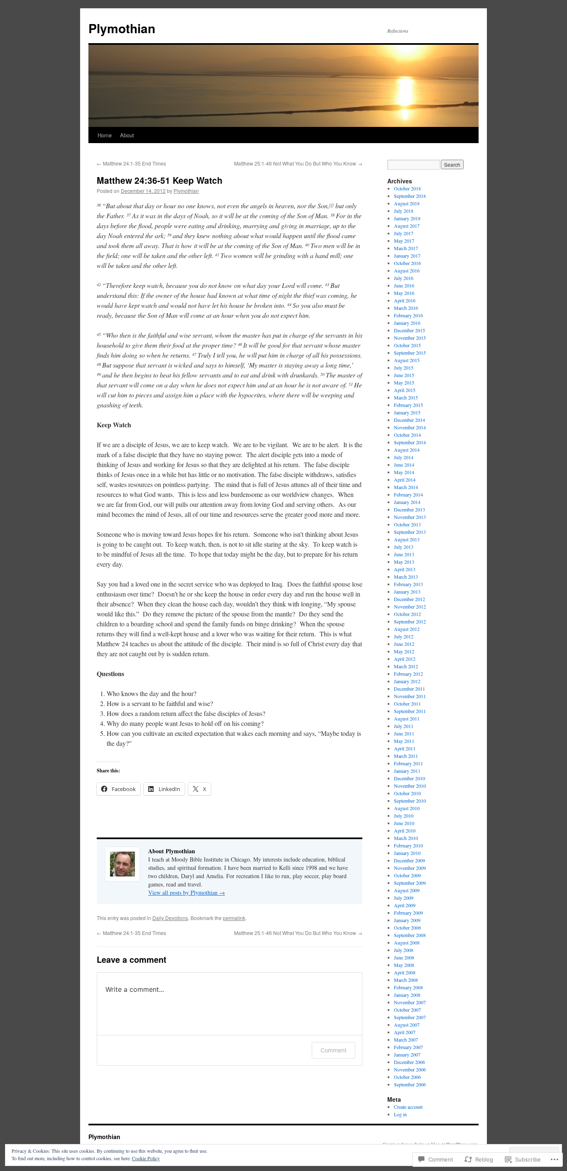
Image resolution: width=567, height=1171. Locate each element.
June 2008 (404, 957)
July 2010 (403, 815)
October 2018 (407, 188)
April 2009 (404, 905)
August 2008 (407, 942)
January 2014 (407, 502)
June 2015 (404, 375)
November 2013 (410, 517)
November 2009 (410, 867)
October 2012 (407, 614)
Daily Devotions (170, 917)
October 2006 (407, 1077)
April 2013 (404, 569)
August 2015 (407, 360)
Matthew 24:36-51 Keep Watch (159, 180)
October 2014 (407, 434)
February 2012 (408, 673)
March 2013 (406, 576)
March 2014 (406, 487)
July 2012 (403, 636)
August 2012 (407, 629)
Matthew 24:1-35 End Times (131, 163)
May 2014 (404, 472)
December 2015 (409, 330)
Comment (333, 1050)
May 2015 (404, 382)
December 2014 (409, 419)
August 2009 (407, 890)
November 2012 (410, 606)
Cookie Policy (146, 1158)
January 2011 (407, 770)
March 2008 (406, 979)
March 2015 (406, 397)
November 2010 (410, 785)
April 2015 (404, 390)
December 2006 (409, 1062)
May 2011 (404, 741)
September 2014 (410, 442)
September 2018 (410, 195)
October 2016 (407, 263)
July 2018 (403, 210)
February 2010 (408, 845)
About (127, 135)
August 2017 (407, 225)
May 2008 (404, 965)
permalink (234, 917)
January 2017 (407, 255)
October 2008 (407, 927)
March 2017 (406, 248)
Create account (408, 1106)
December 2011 (409, 688)
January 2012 (407, 681)
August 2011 (407, 718)
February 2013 (408, 584)
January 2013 (407, 591)
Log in (400, 1114)
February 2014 (408, 494)
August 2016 (407, 270)
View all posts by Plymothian (186, 892)
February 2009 (408, 912)
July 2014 (403, 457)
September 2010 (410, 800)
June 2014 (404, 464)
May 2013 (404, 561)
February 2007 (408, 1047)
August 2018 (407, 203)
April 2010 (404, 830)
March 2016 (406, 307)
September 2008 (410, 935)
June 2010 (404, 823)
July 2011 (403, 726)
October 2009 (407, 875)
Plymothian (121, 28)
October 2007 (407, 1009)
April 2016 (404, 300)
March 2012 (406, 666)
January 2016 (407, 322)
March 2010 (406, 838)
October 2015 (407, 345)
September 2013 (410, 531)
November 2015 (410, 337)
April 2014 (404, 479)
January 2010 (407, 853)
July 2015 (403, 367)
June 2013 (404, 554)
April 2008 (404, 972)
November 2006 (410, 1069)
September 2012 (410, 621)
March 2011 (406, 755)
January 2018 (407, 218)
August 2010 (407, 808)
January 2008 (407, 994)
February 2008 (408, 987)
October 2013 (407, 524)
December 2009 (409, 860)
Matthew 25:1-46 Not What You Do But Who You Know (298, 163)
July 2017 (403, 233)
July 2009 (403, 897)
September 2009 (410, 882)
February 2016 (408, 315)
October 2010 (407, 793)
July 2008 (403, 950)
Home (105, 135)
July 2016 (403, 278)
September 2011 (410, 711)
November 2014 (410, 427)
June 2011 (404, 733)
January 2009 (407, 920)
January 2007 (407, 1054)
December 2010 (409, 778)
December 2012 (409, 599)
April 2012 (404, 658)
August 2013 (407, 539)
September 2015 (410, 352)
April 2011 (404, 748)
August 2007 (407, 1024)
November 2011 (410, 696)
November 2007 (410, 1002)
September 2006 (410, 1084)
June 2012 (404, 643)
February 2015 (408, 405)
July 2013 (403, 546)
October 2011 (407, 703)
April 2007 (404, 1032)
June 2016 (404, 285)
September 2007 (410, 1017)
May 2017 (404, 240)
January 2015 (407, 412)
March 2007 (406, 1039)
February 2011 (408, 763)
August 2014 (407, 449)
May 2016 (404, 293)
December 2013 (409, 509)
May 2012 (404, 651)
